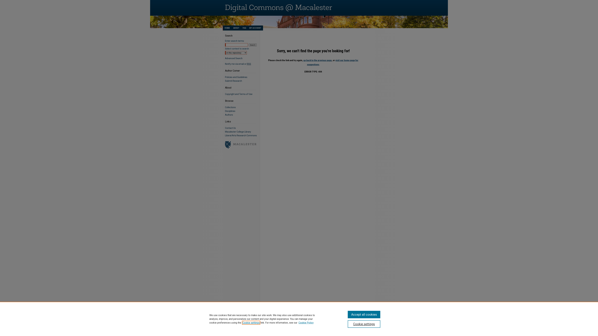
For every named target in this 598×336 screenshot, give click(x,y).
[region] (299, 319)
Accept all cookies (364, 314)
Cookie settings (251, 322)
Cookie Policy (306, 322)
